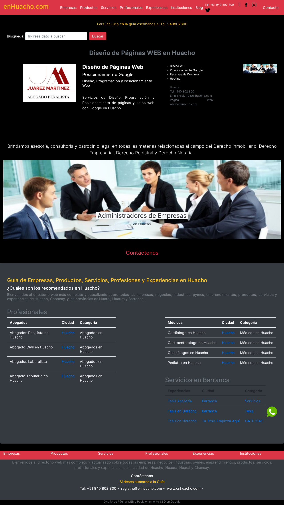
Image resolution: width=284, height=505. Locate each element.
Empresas (69, 7)
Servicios (109, 7)
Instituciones (182, 7)
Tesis (249, 411)
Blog (200, 7)
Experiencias (157, 7)
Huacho (68, 332)
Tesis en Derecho (182, 411)
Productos (89, 7)
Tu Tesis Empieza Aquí (221, 421)
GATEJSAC (254, 421)
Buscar (97, 36)
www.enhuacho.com (184, 488)
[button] (245, 69)
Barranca (209, 401)
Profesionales (132, 7)
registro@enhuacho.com (141, 488)
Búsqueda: (16, 36)
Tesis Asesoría (180, 401)
